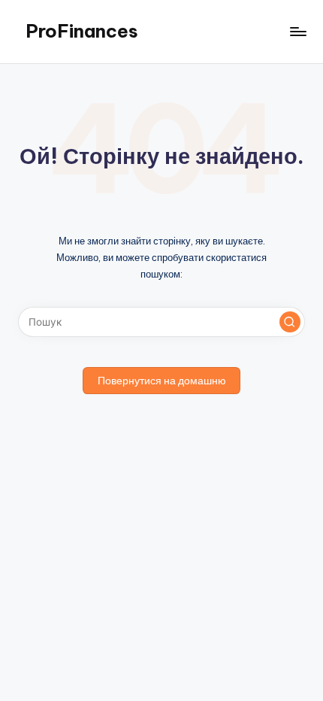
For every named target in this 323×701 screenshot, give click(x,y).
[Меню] (297, 31)
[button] (289, 321)
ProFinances (82, 31)
